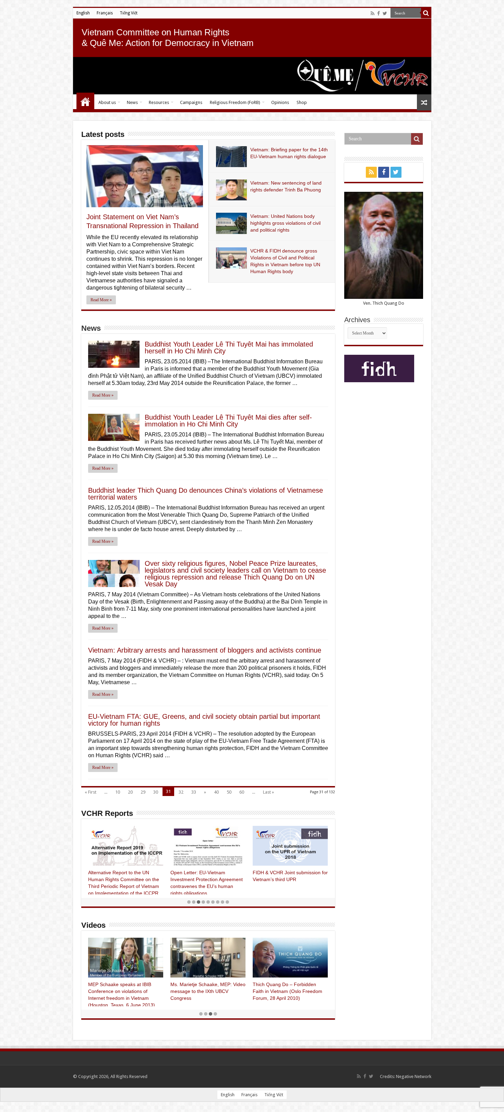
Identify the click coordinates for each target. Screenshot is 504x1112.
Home (85, 101)
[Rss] (372, 13)
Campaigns (191, 102)
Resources (159, 102)
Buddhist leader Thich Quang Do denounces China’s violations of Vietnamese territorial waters (205, 494)
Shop (302, 102)
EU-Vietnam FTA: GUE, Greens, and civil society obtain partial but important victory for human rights (204, 720)
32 (181, 792)
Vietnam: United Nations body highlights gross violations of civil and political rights (285, 223)
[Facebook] (378, 13)
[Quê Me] (252, 75)
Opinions (280, 102)
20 (130, 792)
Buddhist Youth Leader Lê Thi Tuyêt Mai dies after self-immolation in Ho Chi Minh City (228, 420)
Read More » (101, 299)
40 (216, 792)
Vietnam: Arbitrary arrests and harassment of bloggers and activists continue (204, 650)
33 (193, 792)
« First (90, 792)
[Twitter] (385, 13)
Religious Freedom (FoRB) (235, 102)
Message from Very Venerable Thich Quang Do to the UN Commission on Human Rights (203, 991)
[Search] (426, 13)
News (132, 102)
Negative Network (413, 1076)
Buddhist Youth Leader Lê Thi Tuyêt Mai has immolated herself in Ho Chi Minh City (229, 347)
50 (229, 792)
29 (143, 792)
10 (117, 792)
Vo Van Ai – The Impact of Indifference (118, 991)
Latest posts (102, 134)
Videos (93, 925)
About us (107, 102)
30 (155, 792)
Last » (268, 792)
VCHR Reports (107, 813)
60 (241, 792)
